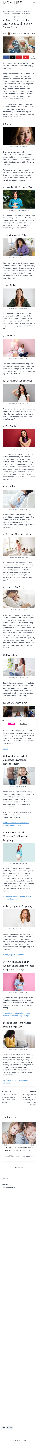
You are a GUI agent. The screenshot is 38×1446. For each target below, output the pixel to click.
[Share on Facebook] (6, 57)
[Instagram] (11, 1427)
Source (5, 749)
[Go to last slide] (5, 1144)
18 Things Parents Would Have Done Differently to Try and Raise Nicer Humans (29, 1098)
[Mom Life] (12, 2)
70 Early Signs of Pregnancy (13, 955)
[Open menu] (34, 2)
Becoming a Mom (8, 17)
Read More (23, 724)
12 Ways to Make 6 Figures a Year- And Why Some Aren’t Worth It (9, 1097)
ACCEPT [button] (11, 724)
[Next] (32, 1144)
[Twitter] (7, 1427)
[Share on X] (12, 57)
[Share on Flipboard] (26, 57)
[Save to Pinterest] (19, 57)
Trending (18, 17)
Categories (6, 1184)
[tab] (15, 1167)
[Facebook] (3, 1427)
